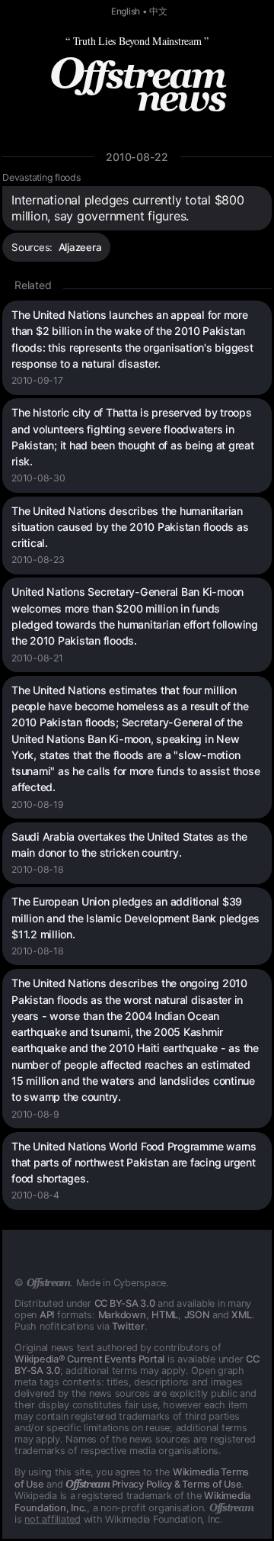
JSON (197, 1315)
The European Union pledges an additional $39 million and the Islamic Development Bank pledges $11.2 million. (135, 918)
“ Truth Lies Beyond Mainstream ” (137, 41)
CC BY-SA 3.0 (124, 1303)
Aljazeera (80, 247)
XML (241, 1315)
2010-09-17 (37, 380)
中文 (158, 11)
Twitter (128, 1326)
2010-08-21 (37, 658)
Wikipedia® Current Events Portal (89, 1359)
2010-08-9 (35, 1114)
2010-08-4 (35, 1195)
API (47, 1315)
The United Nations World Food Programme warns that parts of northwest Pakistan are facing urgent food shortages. (133, 1163)
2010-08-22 (137, 156)
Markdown (122, 1315)
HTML (164, 1315)
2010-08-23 (38, 559)
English (125, 11)
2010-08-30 (38, 478)
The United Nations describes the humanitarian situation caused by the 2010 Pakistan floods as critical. (129, 527)
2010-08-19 (37, 804)
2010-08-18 (37, 869)
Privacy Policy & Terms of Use (153, 1484)
